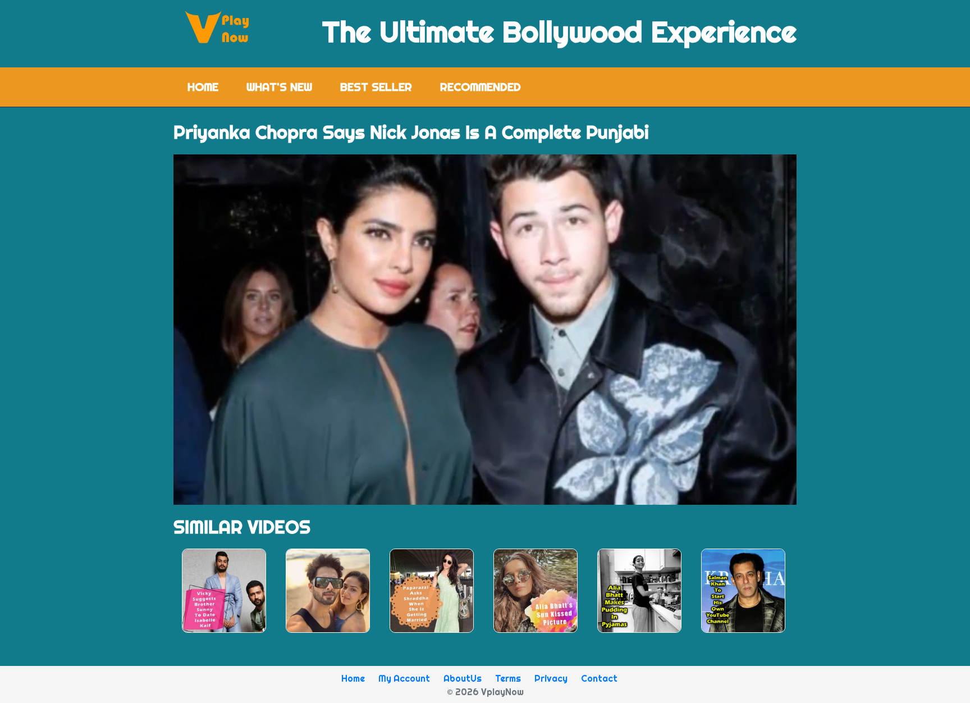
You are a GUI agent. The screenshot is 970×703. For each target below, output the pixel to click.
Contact (599, 678)
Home (209, 87)
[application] (485, 329)
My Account (404, 678)
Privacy (551, 678)
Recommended (480, 87)
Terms (508, 678)
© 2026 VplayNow (485, 691)
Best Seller (376, 87)
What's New (279, 87)
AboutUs (462, 678)
